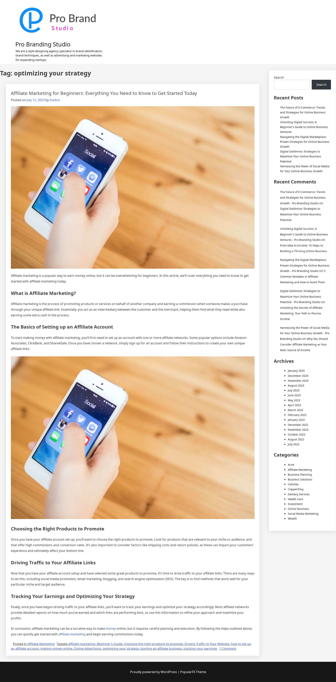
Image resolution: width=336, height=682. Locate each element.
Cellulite (293, 484)
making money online (56, 648)
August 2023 (296, 385)
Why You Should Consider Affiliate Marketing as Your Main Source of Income (304, 344)
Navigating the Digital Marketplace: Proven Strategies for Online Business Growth (304, 141)
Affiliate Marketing (41, 644)
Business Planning (300, 474)
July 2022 (293, 444)
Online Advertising (87, 648)
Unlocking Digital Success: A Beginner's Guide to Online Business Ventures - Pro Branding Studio (304, 234)
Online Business (298, 509)
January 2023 (296, 420)
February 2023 (297, 415)
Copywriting (296, 489)
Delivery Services (299, 494)
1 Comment (227, 648)
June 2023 (294, 395)
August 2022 (296, 439)
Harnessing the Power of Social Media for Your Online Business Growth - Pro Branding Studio (304, 333)
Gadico (55, 100)
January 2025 (296, 371)
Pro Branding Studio (42, 44)
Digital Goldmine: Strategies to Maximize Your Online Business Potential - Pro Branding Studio (300, 296)
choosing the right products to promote (153, 644)
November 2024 (298, 380)
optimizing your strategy (121, 648)
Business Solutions (300, 479)
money (111, 628)
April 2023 (294, 405)
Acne (291, 464)
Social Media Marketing (303, 513)
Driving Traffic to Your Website (207, 644)
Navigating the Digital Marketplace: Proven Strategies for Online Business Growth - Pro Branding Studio (304, 265)
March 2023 (295, 410)
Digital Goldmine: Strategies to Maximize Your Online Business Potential (300, 156)
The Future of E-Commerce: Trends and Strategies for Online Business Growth (303, 112)
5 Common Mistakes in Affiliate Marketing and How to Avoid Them (303, 276)
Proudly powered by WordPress (154, 672)
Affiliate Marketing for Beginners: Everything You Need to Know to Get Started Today (104, 93)
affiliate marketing (72, 634)
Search (279, 77)
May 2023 (294, 400)
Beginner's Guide (109, 644)
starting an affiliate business (161, 648)
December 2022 (298, 425)
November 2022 (298, 429)
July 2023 (293, 390)
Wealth (292, 518)
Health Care (295, 499)
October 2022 (296, 434)
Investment (295, 504)
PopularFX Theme (193, 672)
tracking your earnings (200, 648)
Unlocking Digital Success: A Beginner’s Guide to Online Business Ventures (304, 127)
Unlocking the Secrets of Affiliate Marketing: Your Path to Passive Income (301, 313)
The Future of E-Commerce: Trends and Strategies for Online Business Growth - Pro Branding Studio (303, 197)
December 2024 (298, 376)
